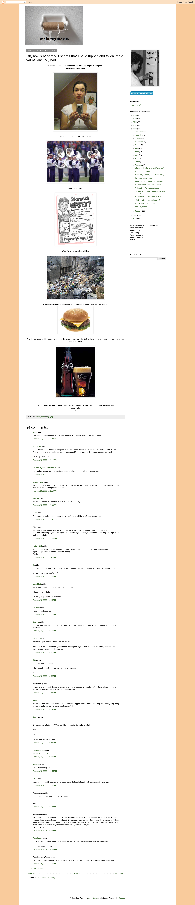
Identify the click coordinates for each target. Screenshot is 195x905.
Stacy (35, 717)
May (137, 155)
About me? (136, 105)
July (136, 148)
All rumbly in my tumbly (143, 171)
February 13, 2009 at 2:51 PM (44, 631)
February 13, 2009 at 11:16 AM (45, 491)
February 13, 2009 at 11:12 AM (45, 460)
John (35, 432)
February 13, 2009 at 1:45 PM (44, 557)
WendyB (36, 765)
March (137, 162)
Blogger (122, 898)
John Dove (92, 898)
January (138, 211)
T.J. (34, 660)
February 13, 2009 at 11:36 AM (45, 505)
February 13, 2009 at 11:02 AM (45, 439)
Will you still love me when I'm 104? (148, 197)
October (138, 138)
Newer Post (31, 874)
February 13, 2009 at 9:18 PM (44, 757)
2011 (135, 122)
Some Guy (37, 446)
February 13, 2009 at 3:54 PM (44, 709)
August (138, 145)
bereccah (37, 639)
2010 (135, 125)
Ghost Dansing (39, 750)
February (138, 165)
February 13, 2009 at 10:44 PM (45, 771)
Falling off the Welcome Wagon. (147, 188)
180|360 (36, 499)
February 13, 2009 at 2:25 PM (44, 614)
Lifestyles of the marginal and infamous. (150, 200)
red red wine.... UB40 (41, 754)
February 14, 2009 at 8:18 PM (44, 830)
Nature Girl (37, 546)
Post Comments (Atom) (46, 878)
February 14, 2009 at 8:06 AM (44, 807)
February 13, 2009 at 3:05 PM (44, 652)
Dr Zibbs (36, 608)
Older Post (119, 874)
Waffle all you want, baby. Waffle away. (149, 175)
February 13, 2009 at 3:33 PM (44, 693)
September (139, 142)
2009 (135, 129)
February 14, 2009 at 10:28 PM (45, 849)
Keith (35, 700)
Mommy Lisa (38, 482)
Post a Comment (36, 869)
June (137, 152)
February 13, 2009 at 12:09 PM (45, 538)
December (139, 132)
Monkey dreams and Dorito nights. (148, 185)
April (137, 158)
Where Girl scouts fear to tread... (147, 204)
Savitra (36, 622)
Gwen (35, 513)
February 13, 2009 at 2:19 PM (44, 600)
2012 (135, 119)
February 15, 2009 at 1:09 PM (44, 864)
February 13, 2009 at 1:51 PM (44, 576)
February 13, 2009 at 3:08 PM (44, 676)
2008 (135, 215)
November (139, 135)
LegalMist (37, 584)
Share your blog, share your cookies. (149, 181)
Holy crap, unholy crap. (143, 178)
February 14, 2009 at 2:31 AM (44, 785)
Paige (35, 779)
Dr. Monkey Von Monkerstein (44, 468)
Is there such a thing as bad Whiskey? (149, 168)
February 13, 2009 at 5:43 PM (44, 743)
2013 (135, 115)
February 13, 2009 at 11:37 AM (45, 519)
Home (76, 874)
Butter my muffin (141, 207)
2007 (135, 219)
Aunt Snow (37, 838)
